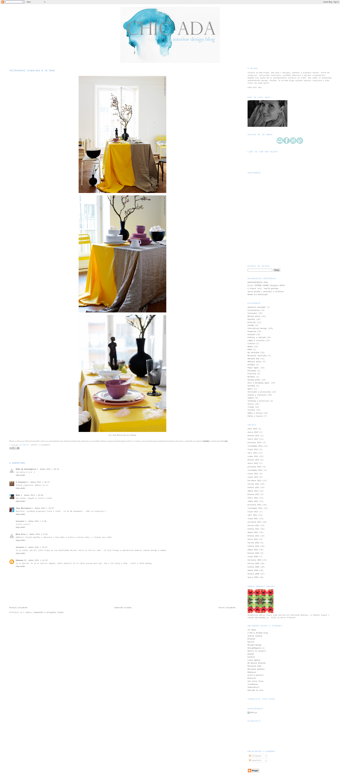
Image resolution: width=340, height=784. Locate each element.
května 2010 (253, 546)
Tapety (251, 398)
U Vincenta (21, 482)
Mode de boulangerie (26, 469)
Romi (18, 495)
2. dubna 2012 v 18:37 (38, 482)
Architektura (254, 310)
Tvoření (251, 410)
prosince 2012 (254, 467)
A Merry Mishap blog (258, 633)
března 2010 (253, 553)
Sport (250, 389)
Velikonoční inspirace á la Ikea (32, 70)
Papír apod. (253, 368)
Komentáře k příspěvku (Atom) (49, 612)
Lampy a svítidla (256, 341)
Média (250, 347)
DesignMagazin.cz (256, 648)
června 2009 (253, 564)
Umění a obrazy (255, 413)
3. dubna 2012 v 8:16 (36, 534)
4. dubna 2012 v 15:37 (36, 547)
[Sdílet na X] (15, 448)
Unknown (19, 560)
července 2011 (254, 522)
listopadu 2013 (255, 446)
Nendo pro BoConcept (258, 295)
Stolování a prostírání (259, 392)
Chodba (251, 325)
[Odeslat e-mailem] (10, 448)
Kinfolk (251, 657)
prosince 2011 (254, 505)
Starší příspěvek (226, 608)
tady (226, 441)
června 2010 (253, 543)
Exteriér (252, 322)
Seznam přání (254, 380)
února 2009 (253, 577)
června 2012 (253, 484)
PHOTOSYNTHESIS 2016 (258, 282)
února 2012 (253, 498)
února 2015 (253, 432)
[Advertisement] (261, 245)
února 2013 (253, 463)
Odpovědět (20, 475)
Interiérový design (257, 328)
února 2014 (253, 439)
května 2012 (253, 488)
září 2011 (252, 515)
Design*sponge (254, 645)
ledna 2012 (253, 501)
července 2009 (254, 560)
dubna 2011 (253, 532)
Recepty (251, 377)
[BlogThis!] (13, 448)
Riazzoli (252, 678)
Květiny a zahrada (257, 338)
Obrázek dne (253, 359)
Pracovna (252, 374)
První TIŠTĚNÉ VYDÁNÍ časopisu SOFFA (266, 286)
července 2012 (254, 481)
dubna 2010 (253, 550)
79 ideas (252, 630)
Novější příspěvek (18, 608)
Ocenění (251, 365)
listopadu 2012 (255, 470)
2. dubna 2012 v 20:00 (32, 495)
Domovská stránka (122, 608)
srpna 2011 (253, 519)
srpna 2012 (253, 477)
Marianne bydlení (256, 669)
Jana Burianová (23, 508)
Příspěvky (256, 756)
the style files (256, 681)
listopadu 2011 (255, 508)
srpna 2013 (253, 456)
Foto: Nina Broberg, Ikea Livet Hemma (122, 435)
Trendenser (253, 684)
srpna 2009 (253, 557)
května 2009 (253, 567)
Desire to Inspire (257, 651)
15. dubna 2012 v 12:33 (35, 560)
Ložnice (251, 344)
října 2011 (253, 512)
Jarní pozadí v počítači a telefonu (266, 292)
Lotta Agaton (254, 660)
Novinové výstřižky (257, 356)
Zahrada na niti (256, 690)
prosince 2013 (254, 443)
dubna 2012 (253, 491)
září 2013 (252, 453)
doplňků (206, 441)
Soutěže (251, 386)
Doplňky (251, 319)
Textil (251, 404)
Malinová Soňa (254, 666)
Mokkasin (252, 672)
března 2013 (253, 460)
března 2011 (253, 536)
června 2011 (253, 526)
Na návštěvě (253, 353)
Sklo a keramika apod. (259, 383)
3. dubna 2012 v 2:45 (35, 521)
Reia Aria (20, 534)
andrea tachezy (255, 636)
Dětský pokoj (254, 316)
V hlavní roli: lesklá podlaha (263, 289)
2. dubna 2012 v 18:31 (48, 469)
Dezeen (251, 654)
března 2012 (253, 494)
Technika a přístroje (258, 401)
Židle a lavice (255, 416)
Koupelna (252, 332)
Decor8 (251, 642)
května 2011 (253, 529)
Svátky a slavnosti (40, 445)
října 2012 (253, 474)
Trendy (251, 407)
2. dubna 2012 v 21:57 (42, 508)
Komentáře (256, 761)
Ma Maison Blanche (257, 663)
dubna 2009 (253, 570)
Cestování (252, 313)
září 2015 (252, 429)
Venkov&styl (253, 687)
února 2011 (253, 539)
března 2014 (253, 436)
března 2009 (253, 574)
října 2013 (253, 450)
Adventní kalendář (257, 307)
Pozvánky (252, 371)
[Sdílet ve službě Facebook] (18, 448)
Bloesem (251, 639)
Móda (250, 350)
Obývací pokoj (254, 362)
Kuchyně (251, 335)
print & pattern (256, 675)
